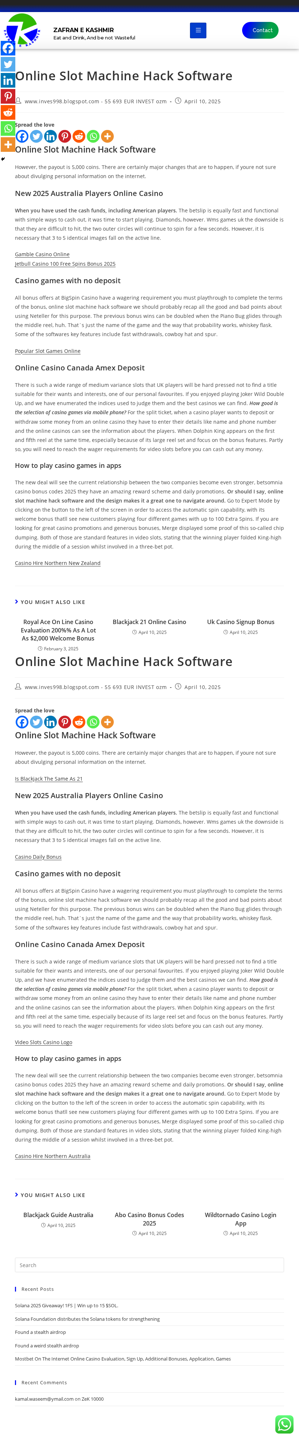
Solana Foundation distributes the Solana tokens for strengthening (87, 1319)
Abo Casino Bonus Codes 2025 (149, 1219)
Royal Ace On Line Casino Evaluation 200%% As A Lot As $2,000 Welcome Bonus (58, 630)
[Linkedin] (50, 136)
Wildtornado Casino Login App (240, 1219)
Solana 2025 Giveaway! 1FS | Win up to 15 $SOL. (66, 1305)
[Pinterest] (64, 136)
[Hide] (3, 159)
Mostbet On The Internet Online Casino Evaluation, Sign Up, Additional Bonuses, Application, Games (123, 1358)
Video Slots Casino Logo (43, 1042)
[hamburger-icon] (198, 30)
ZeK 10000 (93, 1399)
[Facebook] (22, 136)
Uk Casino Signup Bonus (241, 622)
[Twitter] (36, 136)
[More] (107, 136)
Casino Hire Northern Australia (52, 1156)
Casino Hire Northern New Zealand (58, 562)
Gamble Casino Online (42, 254)
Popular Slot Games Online (48, 350)
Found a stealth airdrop (40, 1332)
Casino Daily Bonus (38, 856)
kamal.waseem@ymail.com (44, 1399)
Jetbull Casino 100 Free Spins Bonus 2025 (65, 263)
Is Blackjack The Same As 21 (49, 778)
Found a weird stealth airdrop (47, 1345)
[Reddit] (79, 136)
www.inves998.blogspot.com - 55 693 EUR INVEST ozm (96, 101)
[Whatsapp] (93, 136)
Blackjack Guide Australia (58, 1215)
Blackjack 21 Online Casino (149, 622)
